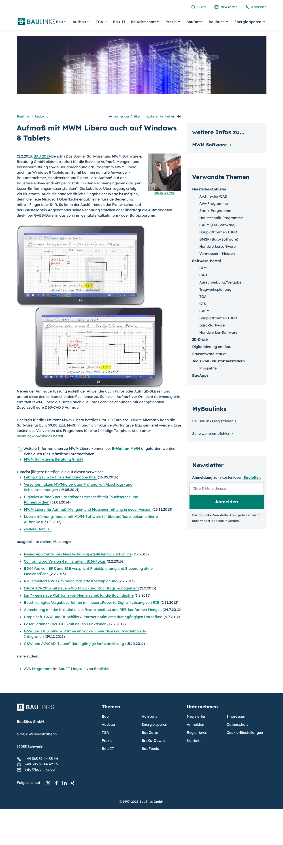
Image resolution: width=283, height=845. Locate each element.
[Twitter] (50, 783)
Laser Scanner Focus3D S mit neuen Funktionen (65, 624)
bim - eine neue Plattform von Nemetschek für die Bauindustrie (79, 595)
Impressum (237, 716)
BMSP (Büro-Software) (218, 239)
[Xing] (74, 783)
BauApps (200, 375)
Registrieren (197, 732)
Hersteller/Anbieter (209, 189)
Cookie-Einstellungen (245, 732)
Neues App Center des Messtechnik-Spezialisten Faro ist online (78, 554)
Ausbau (108, 724)
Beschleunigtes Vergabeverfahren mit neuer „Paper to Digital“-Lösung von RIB (92, 602)
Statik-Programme (215, 210)
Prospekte (208, 368)
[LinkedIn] (66, 783)
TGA (202, 296)
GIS (202, 303)
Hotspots (149, 716)
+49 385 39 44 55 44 (41, 758)
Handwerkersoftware (217, 246)
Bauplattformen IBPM (218, 232)
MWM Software (210, 144)
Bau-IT (119, 21)
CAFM (204, 311)
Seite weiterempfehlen (211, 433)
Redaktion (42, 116)
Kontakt (194, 740)
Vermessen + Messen (217, 253)
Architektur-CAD (213, 196)
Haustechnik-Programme (221, 218)
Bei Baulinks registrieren (213, 421)
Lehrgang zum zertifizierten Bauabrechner (60, 477)
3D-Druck (200, 339)
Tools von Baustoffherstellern (218, 361)
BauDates (194, 21)
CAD (203, 275)
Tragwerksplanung (215, 289)
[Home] (56, 710)
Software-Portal (206, 260)
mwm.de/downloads (34, 436)
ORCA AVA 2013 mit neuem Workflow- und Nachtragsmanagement (81, 588)
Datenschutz (238, 724)
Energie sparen (154, 724)
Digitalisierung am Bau (211, 346)
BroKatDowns (154, 740)
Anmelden (195, 724)
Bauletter (251, 477)
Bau (105, 716)
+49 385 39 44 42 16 (41, 764)
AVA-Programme (38, 668)
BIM (203, 268)
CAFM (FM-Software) (217, 225)
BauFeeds (150, 748)
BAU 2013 (42, 156)
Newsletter (196, 716)
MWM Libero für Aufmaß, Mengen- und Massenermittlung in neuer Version (87, 509)
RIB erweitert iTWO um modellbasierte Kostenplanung (70, 581)
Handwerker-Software (218, 332)
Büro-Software (212, 325)
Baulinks (23, 116)
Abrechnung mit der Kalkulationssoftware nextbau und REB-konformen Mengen (93, 609)
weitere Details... (38, 529)
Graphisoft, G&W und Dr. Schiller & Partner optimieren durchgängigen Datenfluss (93, 617)
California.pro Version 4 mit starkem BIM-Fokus (65, 561)
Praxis (107, 740)
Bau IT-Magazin (72, 668)
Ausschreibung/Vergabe (220, 282)
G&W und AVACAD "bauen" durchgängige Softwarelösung (74, 643)
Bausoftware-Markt (209, 354)
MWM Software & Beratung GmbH (53, 459)
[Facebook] (58, 783)
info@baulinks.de (40, 769)
